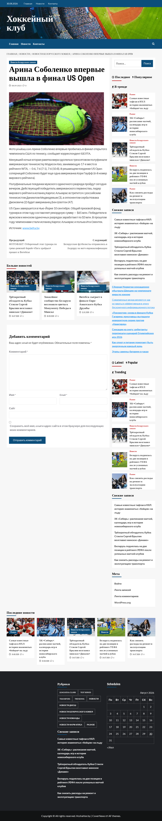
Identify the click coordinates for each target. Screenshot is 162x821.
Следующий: (85, 244)
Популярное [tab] (143, 77)
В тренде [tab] (120, 86)
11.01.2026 (85, 312)
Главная (28, 3)
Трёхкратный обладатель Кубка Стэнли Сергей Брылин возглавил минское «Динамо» (21, 304)
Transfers (64, 699)
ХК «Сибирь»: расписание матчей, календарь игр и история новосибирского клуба (133, 237)
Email (63, 394)
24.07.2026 (15, 316)
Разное (132, 94)
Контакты (53, 3)
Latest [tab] (119, 362)
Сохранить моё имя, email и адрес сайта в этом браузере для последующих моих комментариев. (57, 427)
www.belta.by (31, 228)
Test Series (85, 692)
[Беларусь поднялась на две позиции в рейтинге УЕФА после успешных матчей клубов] (119, 173)
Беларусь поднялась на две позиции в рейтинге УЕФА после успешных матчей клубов (141, 176)
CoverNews (98, 815)
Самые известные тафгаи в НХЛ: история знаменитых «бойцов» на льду (141, 103)
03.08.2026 (45, 661)
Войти (118, 583)
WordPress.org (122, 602)
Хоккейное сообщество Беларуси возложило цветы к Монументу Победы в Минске (57, 304)
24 (110, 733)
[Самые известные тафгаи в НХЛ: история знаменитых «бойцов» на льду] (119, 100)
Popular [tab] (132, 362)
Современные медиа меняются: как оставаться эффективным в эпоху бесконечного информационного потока (133, 303)
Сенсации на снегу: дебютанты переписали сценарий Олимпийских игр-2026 (133, 333)
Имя (12, 394)
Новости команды (69, 718)
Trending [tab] (120, 372)
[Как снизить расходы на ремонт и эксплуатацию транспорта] (119, 195)
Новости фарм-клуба (70, 725)
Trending (79, 699)
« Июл (110, 747)
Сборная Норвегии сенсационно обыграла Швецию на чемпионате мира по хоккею (131, 290)
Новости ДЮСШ (67, 705)
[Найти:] (127, 63)
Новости (40, 3)
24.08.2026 (15, 654)
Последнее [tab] (122, 77)
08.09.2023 (17, 85)
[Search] (153, 44)
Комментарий (18, 351)
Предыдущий (33, 246)
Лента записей (122, 589)
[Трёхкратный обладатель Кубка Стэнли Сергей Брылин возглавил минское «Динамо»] (119, 149)
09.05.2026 (50, 316)
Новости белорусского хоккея (23, 62)
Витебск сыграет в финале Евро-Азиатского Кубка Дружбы (90, 302)
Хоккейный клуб (30, 23)
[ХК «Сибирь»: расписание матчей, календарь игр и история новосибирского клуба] (119, 123)
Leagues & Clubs (67, 692)
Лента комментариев (126, 596)
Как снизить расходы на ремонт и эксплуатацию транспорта (141, 197)
